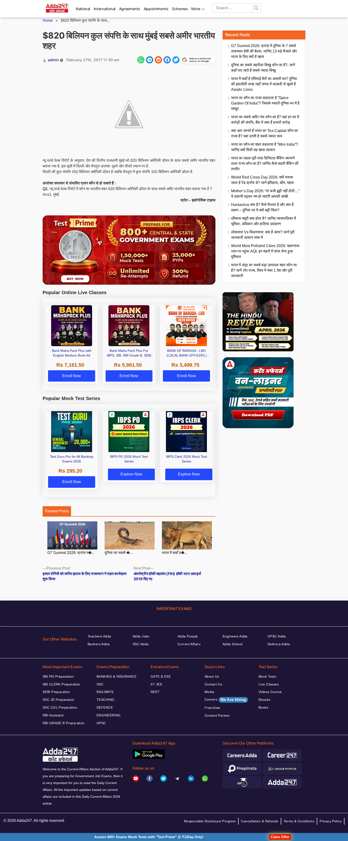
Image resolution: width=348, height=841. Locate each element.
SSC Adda (140, 644)
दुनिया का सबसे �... (119, 553)
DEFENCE (105, 707)
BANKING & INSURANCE (116, 676)
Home (48, 20)
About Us (212, 676)
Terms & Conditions (299, 821)
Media (209, 692)
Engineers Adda (235, 636)
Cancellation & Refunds (259, 821)
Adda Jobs (141, 636)
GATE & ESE (161, 676)
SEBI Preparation (56, 692)
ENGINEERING (109, 715)
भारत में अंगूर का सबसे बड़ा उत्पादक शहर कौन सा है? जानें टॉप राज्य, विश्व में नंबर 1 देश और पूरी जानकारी (264, 270)
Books (263, 707)
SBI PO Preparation (58, 676)
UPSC (101, 723)
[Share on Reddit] (158, 59)
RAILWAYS (105, 692)
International (105, 8)
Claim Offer (280, 837)
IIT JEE (156, 684)
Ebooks (264, 700)
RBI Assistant (53, 715)
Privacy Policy (331, 821)
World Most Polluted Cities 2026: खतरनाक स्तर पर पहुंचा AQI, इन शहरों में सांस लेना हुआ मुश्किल (265, 251)
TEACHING (105, 700)
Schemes (180, 8)
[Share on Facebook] (167, 59)
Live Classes (269, 684)
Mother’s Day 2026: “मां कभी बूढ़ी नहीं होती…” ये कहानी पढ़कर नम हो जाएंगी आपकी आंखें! (265, 193)
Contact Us (213, 684)
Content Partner (217, 715)
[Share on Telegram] (149, 59)
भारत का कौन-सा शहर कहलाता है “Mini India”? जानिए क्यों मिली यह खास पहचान (264, 147)
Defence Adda (279, 644)
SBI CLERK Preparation (61, 684)
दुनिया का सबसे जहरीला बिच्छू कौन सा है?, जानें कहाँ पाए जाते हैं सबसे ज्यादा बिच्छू (263, 67)
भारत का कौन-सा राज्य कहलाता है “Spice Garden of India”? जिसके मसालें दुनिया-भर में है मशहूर (265, 103)
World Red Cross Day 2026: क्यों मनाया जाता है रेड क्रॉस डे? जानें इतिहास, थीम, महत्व (262, 180)
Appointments (156, 8)
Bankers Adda (99, 644)
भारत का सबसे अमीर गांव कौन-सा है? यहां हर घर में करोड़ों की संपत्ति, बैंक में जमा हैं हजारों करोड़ (265, 119)
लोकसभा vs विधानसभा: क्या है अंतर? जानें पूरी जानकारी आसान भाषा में (262, 235)
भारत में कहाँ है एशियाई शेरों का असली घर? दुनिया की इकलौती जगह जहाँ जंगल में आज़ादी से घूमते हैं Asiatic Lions (264, 84)
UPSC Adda (277, 636)
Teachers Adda (99, 636)
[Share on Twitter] (175, 59)
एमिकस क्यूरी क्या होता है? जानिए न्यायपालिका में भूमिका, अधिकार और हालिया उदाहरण (263, 221)
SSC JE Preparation (58, 700)
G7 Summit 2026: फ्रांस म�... (70, 553)
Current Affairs (189, 644)
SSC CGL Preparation (60, 707)
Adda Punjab (188, 636)
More (195, 8)
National (83, 8)
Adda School (233, 644)
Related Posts (57, 511)
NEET (155, 692)
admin (53, 59)
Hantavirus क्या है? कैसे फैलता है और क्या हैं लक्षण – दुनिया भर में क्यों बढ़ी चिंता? (262, 207)
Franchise (212, 708)
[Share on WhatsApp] (140, 59)
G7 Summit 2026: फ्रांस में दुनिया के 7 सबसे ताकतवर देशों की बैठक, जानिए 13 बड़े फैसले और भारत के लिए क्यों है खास (264, 51)
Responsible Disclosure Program (210, 821)
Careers (225, 699)
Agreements (129, 8)
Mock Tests (267, 676)
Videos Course (270, 692)
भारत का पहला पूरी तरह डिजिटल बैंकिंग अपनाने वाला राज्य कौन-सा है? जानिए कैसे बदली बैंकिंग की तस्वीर (265, 163)
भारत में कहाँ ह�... (174, 553)
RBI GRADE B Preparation (64, 723)
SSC (100, 684)
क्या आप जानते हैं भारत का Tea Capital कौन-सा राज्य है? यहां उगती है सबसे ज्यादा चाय (264, 133)
